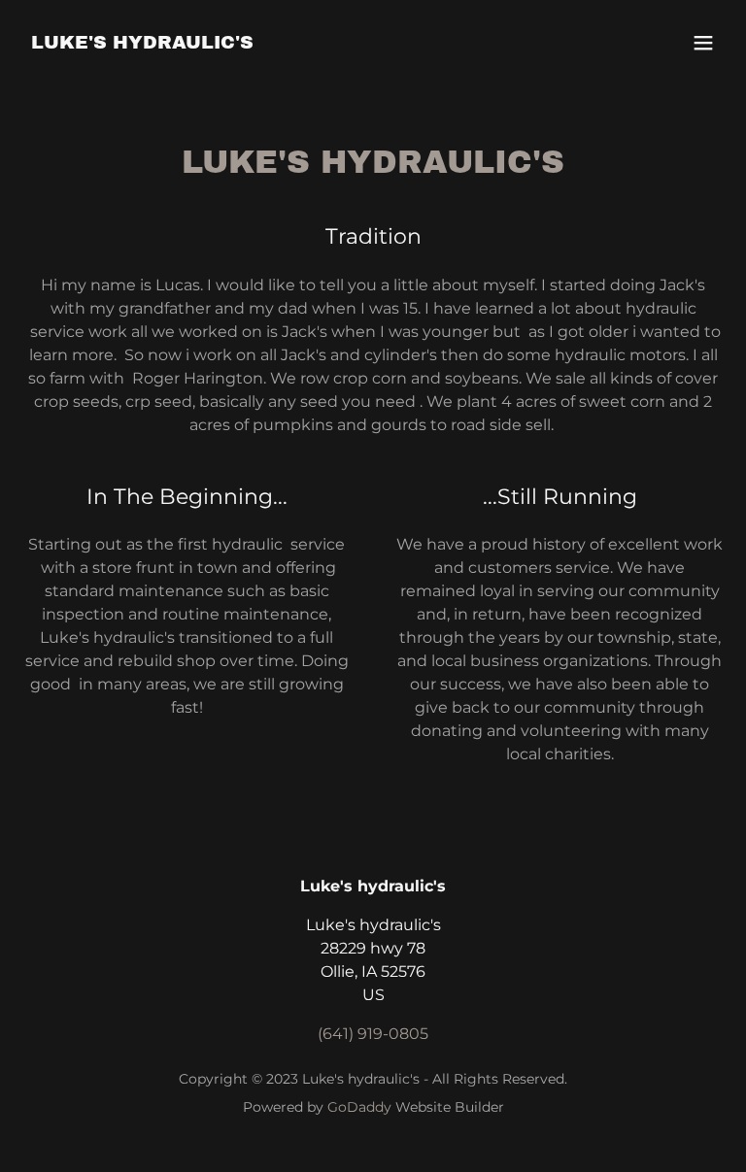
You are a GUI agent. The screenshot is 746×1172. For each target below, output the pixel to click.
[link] (142, 43)
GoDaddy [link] (359, 1107)
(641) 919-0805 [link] (373, 1033)
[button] (703, 42)
